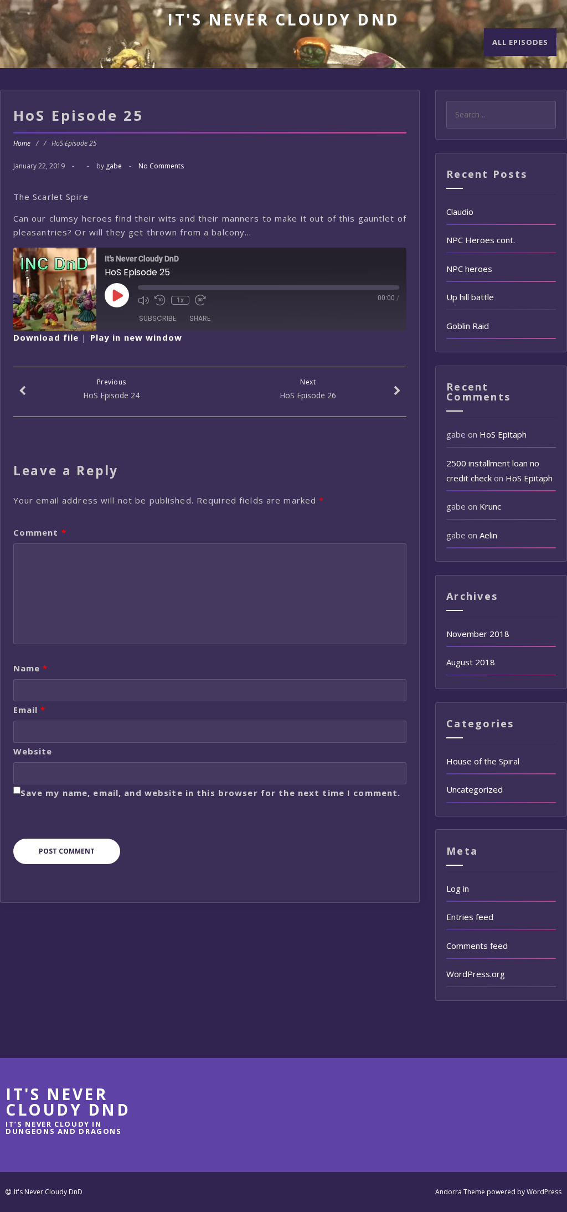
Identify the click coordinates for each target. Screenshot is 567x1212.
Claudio (459, 211)
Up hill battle (470, 296)
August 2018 (470, 661)
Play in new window (136, 337)
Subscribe (157, 318)
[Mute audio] (143, 300)
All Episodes (520, 42)
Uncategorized (474, 789)
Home (21, 143)
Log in (457, 888)
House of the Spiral (482, 761)
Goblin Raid (467, 325)
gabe (114, 166)
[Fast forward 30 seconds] (200, 300)
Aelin (488, 535)
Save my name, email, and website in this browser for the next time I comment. (210, 792)
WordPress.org (475, 973)
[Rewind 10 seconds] (160, 300)
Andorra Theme (460, 1191)
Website (33, 751)
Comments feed (477, 945)
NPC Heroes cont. (480, 239)
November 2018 (477, 633)
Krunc (490, 506)
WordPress (544, 1191)
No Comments (161, 166)
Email (29, 709)
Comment (39, 532)
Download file (46, 337)
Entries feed (469, 916)
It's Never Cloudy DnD (283, 19)
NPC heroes (469, 268)
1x (180, 300)
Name (30, 668)
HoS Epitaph (503, 434)
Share (199, 318)
